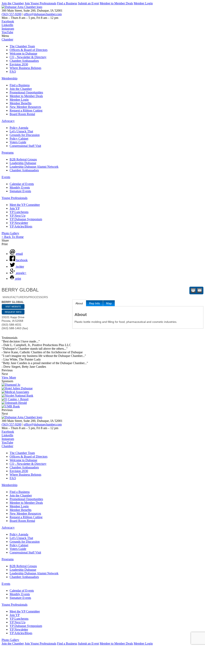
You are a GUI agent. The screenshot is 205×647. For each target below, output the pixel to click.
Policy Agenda (19, 127)
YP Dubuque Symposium (26, 219)
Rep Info (94, 303)
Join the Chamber (13, 3)
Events (6, 177)
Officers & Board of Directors (28, 50)
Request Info (13, 312)
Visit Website (13, 306)
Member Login (143, 3)
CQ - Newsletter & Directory (28, 57)
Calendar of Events (22, 184)
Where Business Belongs (25, 68)
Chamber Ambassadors (24, 60)
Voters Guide (18, 142)
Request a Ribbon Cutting (26, 110)
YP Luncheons (19, 212)
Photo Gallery (10, 233)
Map (109, 303)
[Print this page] (193, 290)
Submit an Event (88, 3)
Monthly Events (20, 187)
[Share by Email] (199, 290)
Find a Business (67, 3)
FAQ (13, 71)
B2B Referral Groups (23, 159)
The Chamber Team (22, 46)
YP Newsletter (19, 222)
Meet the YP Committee (25, 204)
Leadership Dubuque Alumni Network (34, 166)
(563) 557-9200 (11, 14)
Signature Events (20, 191)
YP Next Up (17, 215)
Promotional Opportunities (26, 92)
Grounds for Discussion (25, 135)
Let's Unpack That (21, 131)
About (79, 303)
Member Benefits (20, 103)
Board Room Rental (22, 114)
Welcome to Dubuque (23, 53)
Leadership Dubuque (23, 163)
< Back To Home (13, 237)
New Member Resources (25, 107)
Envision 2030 (19, 64)
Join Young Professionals (40, 3)
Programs (8, 152)
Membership (9, 78)
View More (9, 377)
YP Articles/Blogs (21, 226)
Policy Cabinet (19, 138)
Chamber (7, 39)
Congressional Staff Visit (25, 145)
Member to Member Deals (116, 3)
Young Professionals (14, 198)
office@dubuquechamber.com (43, 14)
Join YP (15, 208)
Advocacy (8, 121)
